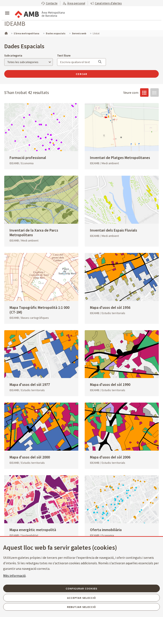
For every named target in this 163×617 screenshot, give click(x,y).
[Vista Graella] (144, 92)
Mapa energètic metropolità (33, 529)
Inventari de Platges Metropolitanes (120, 157)
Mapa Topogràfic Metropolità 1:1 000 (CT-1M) (39, 310)
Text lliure (63, 55)
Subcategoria (13, 55)
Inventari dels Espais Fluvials (113, 230)
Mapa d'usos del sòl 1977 (30, 384)
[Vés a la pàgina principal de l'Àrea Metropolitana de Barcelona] (39, 13)
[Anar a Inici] (5, 32)
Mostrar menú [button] (7, 9)
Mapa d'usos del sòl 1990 (110, 384)
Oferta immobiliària (106, 529)
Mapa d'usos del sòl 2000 (30, 457)
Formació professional (28, 157)
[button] (49, 3)
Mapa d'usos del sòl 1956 (110, 307)
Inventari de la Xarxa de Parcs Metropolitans (34, 232)
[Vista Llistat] (154, 92)
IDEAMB (14, 23)
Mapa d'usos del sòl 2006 (110, 457)
